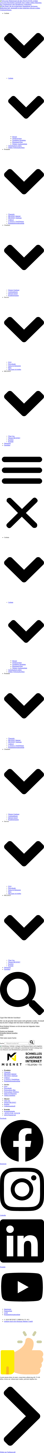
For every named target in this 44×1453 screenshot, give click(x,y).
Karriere (11, 440)
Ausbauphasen (13, 292)
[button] (22, 491)
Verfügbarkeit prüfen (15, 146)
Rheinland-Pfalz (17, 142)
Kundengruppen (13, 295)
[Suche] (31, 1042)
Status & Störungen (14, 366)
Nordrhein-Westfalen (19, 140)
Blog (9, 367)
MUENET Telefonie (15, 218)
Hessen (14, 137)
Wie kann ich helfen (14, 369)
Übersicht (11, 214)
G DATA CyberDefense (16, 221)
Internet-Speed (13, 294)
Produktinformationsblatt (16, 223)
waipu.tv (11, 220)
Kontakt (10, 441)
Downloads (12, 364)
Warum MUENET (14, 438)
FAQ (9, 362)
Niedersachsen (17, 138)
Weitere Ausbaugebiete (19, 144)
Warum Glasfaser (13, 290)
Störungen (7, 443)
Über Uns (11, 436)
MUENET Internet (14, 216)
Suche (2, 1043)
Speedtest (7, 445)
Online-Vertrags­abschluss (16, 147)
